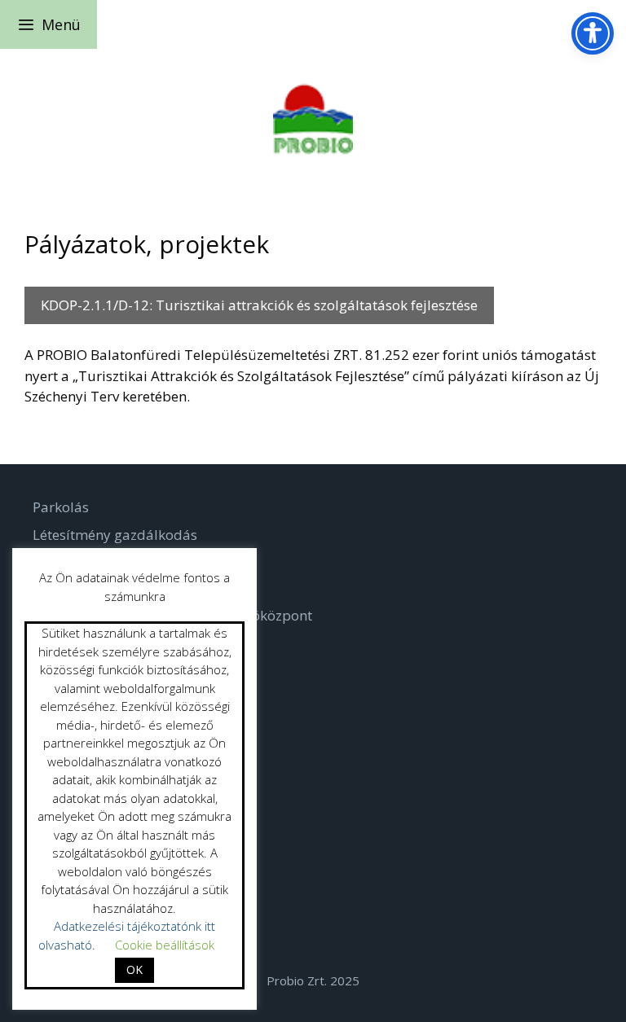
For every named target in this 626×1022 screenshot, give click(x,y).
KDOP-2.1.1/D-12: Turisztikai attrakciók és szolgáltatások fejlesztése (259, 305)
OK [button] (134, 969)
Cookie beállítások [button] (164, 944)
